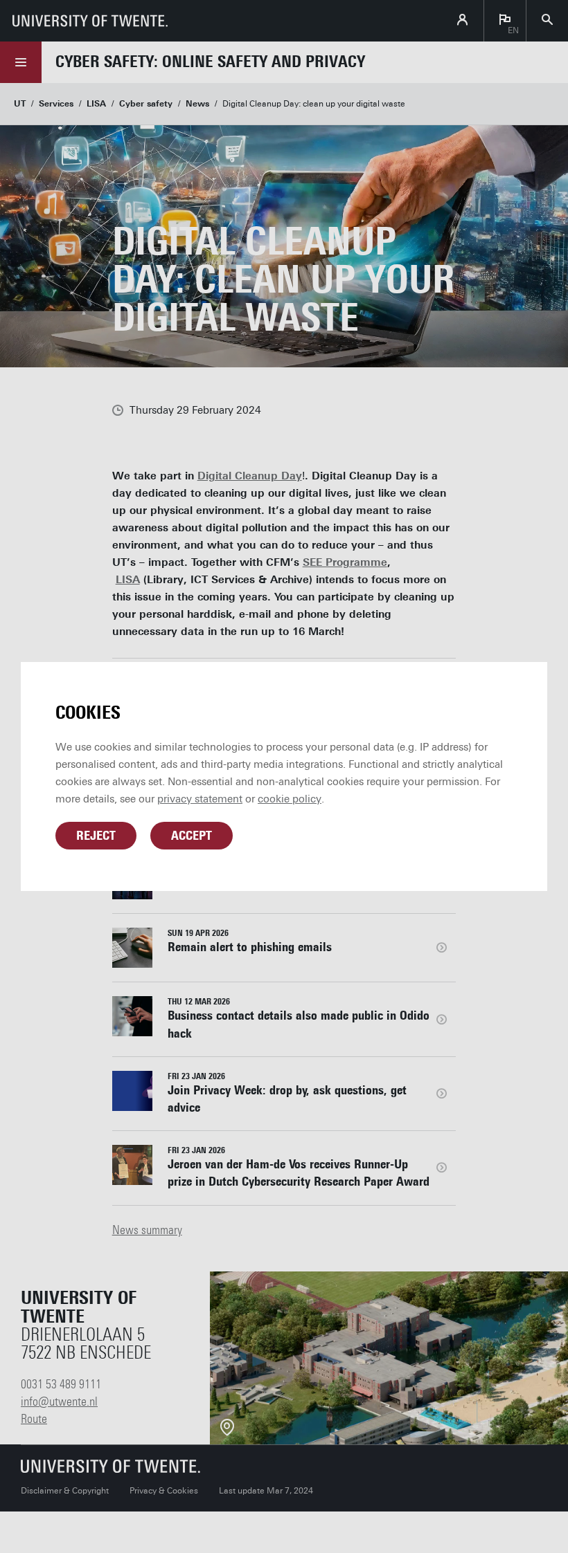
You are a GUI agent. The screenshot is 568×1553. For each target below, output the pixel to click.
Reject (96, 835)
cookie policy (289, 799)
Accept (191, 835)
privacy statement (199, 799)
